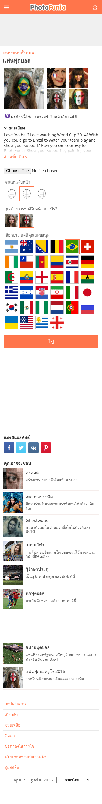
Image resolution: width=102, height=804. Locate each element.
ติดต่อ (10, 735)
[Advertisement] (51, 30)
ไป (51, 342)
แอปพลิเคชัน (15, 703)
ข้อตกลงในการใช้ (19, 746)
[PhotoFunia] (50, 7)
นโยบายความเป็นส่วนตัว (25, 757)
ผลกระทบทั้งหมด (18, 53)
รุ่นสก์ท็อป (13, 767)
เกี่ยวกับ (11, 714)
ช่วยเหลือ (12, 725)
